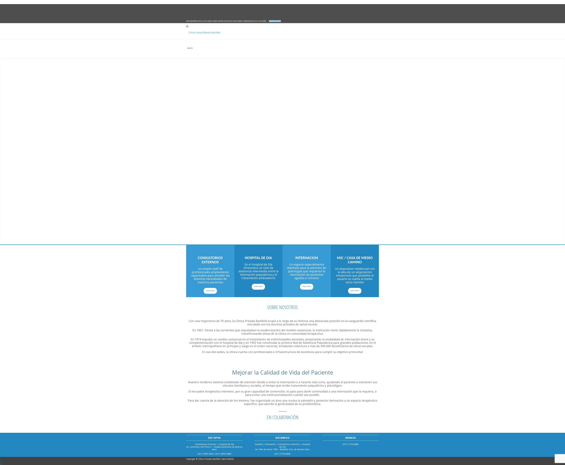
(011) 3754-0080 (260, 21)
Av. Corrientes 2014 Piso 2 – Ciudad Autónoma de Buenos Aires (214, 448)
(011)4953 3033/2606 (233, 21)
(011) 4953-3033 (206, 453)
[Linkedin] (188, 10)
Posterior (558, 151)
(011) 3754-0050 (205, 21)
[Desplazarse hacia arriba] (1, 463)
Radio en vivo (275, 21)
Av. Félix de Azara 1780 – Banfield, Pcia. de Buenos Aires (282, 449)
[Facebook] (188, 6)
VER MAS (199, 233)
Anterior (6, 151)
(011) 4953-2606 (223, 453)
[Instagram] (188, 14)
